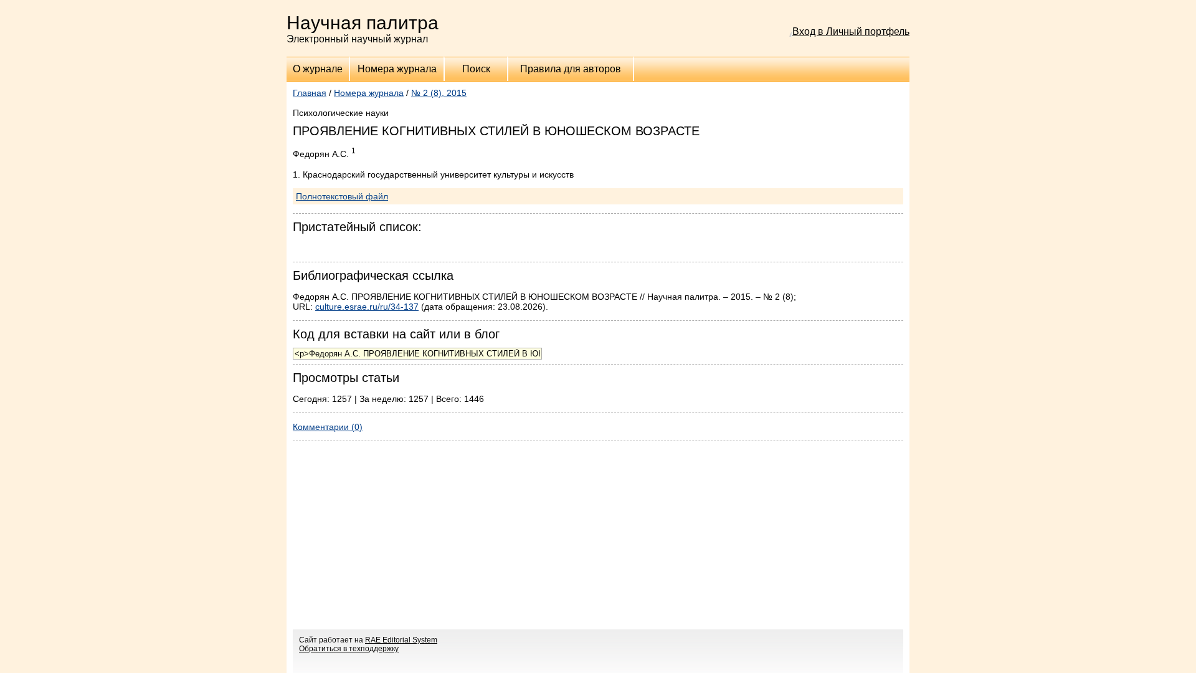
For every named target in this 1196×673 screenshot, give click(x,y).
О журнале (318, 69)
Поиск (476, 69)
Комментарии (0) (328, 427)
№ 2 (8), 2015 (439, 93)
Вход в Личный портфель (850, 31)
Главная (309, 93)
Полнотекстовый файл (342, 196)
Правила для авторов (570, 69)
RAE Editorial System (401, 640)
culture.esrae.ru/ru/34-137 (367, 307)
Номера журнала (397, 69)
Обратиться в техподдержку (349, 648)
